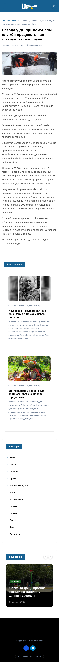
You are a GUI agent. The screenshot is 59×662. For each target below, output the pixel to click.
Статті (13, 520)
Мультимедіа (16, 499)
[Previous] (45, 557)
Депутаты (15, 472)
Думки (13, 479)
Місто (13, 492)
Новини (15, 21)
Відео (13, 458)
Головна (6, 21)
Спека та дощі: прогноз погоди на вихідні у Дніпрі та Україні (27, 592)
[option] (29, 585)
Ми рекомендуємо (19, 486)
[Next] (50, 557)
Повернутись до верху (31, 656)
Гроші (13, 465)
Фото (12, 527)
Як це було (15, 534)
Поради (14, 513)
